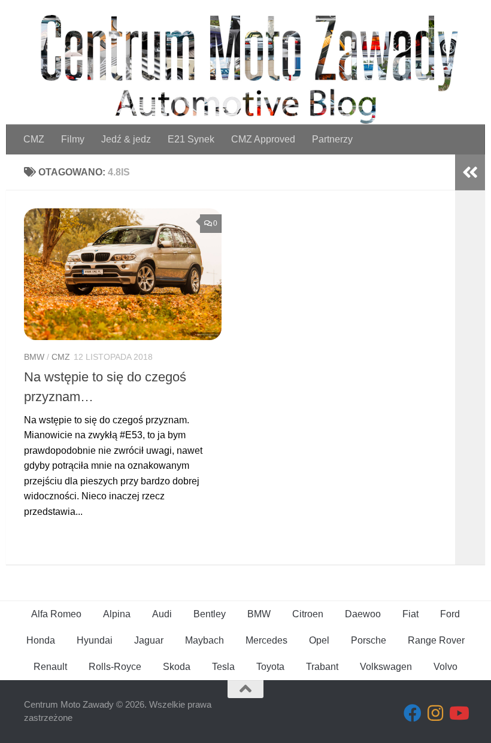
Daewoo (363, 614)
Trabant (322, 667)
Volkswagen (386, 667)
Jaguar (148, 640)
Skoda (176, 667)
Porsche (368, 640)
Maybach (204, 640)
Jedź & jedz (126, 139)
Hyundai (95, 640)
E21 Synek (191, 139)
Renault (50, 667)
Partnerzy (332, 139)
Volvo (445, 667)
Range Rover (436, 640)
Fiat (410, 614)
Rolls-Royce (115, 667)
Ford (450, 614)
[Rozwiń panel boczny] (470, 172)
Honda (40, 640)
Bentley (209, 614)
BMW (34, 357)
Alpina (117, 614)
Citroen (307, 614)
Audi (162, 614)
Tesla (223, 667)
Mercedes (266, 640)
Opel (319, 640)
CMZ (33, 139)
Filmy (72, 139)
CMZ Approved (263, 139)
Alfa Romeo (56, 614)
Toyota (270, 667)
